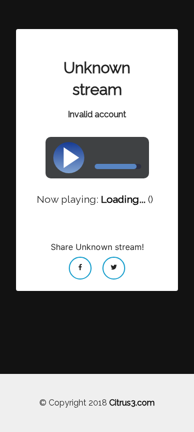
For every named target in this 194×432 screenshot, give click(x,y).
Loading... (123, 199)
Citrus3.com (132, 403)
